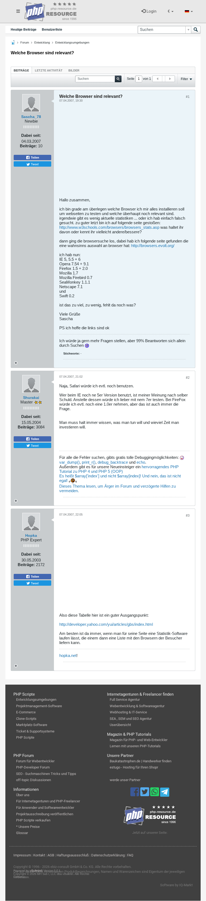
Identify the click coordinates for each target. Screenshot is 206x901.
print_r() (88, 462)
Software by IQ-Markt (176, 885)
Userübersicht (120, 725)
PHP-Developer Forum (33, 767)
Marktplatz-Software (31, 725)
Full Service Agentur (125, 700)
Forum (24, 42)
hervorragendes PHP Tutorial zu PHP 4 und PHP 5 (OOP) (119, 469)
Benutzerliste (52, 29)
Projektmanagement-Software (39, 706)
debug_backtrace (113, 462)
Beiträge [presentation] (21, 70)
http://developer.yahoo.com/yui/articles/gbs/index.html (106, 624)
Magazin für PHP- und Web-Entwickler (138, 740)
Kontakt (39, 855)
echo (141, 462)
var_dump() (69, 462)
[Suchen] (196, 30)
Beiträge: (28, 146)
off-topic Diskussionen (33, 780)
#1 (188, 97)
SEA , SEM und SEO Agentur (131, 719)
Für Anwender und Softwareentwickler (45, 808)
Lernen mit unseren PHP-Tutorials (135, 746)
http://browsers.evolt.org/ (152, 245)
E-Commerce (26, 712)
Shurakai (31, 397)
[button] (171, 11)
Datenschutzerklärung (108, 855)
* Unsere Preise (28, 827)
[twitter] (145, 794)
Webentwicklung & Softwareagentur (137, 706)
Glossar (22, 833)
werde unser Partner (125, 780)
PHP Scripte (25, 737)
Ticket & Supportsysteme (35, 731)
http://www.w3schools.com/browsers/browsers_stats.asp (109, 227)
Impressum (22, 855)
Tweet (34, 164)
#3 (188, 515)
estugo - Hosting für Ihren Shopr (134, 767)
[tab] (21, 70)
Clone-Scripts (26, 719)
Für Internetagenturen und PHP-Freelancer (48, 801)
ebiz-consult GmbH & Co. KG (71, 867)
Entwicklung (42, 42)
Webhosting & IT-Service (128, 712)
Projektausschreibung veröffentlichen (44, 814)
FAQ (130, 855)
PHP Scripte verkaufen (33, 820)
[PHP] (50, 10)
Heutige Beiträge (23, 29)
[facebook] (135, 794)
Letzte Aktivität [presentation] (48, 70)
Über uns (23, 795)
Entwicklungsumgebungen (72, 42)
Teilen (34, 157)
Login (150, 11)
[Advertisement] (124, 152)
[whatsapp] (155, 794)
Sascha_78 (31, 117)
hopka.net (67, 655)
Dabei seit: (31, 135)
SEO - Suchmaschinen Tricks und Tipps (46, 774)
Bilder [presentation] (73, 70)
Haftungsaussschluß (73, 855)
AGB (50, 855)
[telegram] (164, 793)
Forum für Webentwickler (35, 761)
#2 (188, 378)
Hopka (31, 535)
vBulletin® (36, 870)
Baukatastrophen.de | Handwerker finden (140, 761)
